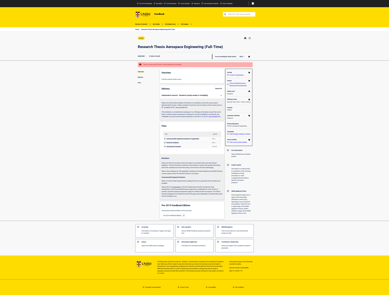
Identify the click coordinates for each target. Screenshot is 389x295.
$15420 (214, 146)
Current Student (171, 3)
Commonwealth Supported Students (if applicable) (182, 139)
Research (197, 3)
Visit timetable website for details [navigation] (240, 134)
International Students (173, 146)
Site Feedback (239, 287)
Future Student (185, 3)
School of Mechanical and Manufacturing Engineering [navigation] (238, 84)
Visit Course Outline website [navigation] (238, 142)
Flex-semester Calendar (211, 3)
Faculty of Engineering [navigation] (237, 75)
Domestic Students (172, 142)
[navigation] (174, 215)
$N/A (213, 139)
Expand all (218, 88)
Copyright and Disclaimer (153, 287)
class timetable (180, 107)
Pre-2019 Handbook (145, 3)
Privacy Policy (184, 287)
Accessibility (212, 287)
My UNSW (159, 3)
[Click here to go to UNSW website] (143, 15)
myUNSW (167, 107)
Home (137, 29)
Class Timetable (227, 3)
